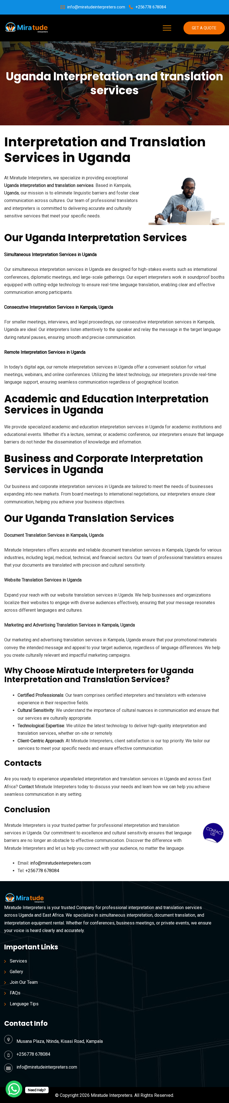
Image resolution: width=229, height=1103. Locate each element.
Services (18, 961)
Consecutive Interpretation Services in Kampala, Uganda (58, 307)
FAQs (15, 993)
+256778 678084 (150, 7)
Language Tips (24, 1003)
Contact (26, 786)
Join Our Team (24, 982)
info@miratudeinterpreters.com (96, 7)
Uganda (11, 193)
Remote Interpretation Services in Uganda (44, 352)
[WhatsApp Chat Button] (14, 1089)
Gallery (16, 971)
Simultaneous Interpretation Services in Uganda (50, 254)
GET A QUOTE (204, 28)
